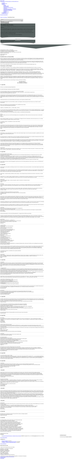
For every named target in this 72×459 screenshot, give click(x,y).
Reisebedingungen (11, 456)
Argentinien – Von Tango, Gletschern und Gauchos (9, 442)
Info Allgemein (5, 17)
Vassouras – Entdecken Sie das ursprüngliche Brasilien (9, 441)
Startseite (1, 17)
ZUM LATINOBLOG (3, 443)
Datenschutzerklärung (6, 456)
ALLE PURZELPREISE (3, 437)
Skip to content (2, 0)
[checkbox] (4, 22)
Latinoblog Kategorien (63, 436)
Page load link (2, 458)
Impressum (1, 456)
